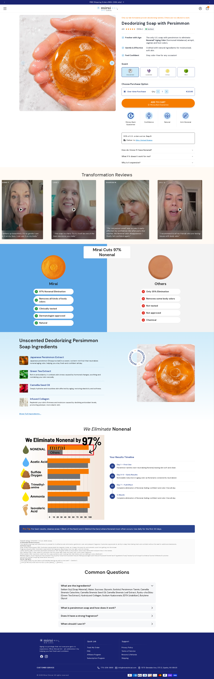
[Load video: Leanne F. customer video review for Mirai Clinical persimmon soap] (27, 209)
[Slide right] (112, 63)
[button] (4, 8)
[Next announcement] (209, 2)
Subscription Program (96, 658)
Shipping (125, 658)
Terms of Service (129, 651)
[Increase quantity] (166, 91)
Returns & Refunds (129, 655)
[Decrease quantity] (158, 91)
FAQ (88, 651)
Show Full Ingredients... (30, 414)
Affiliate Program (94, 655)
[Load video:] (80, 209)
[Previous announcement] (4, 2)
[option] (130, 72)
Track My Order (93, 647)
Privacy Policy (127, 647)
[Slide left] (23, 63)
